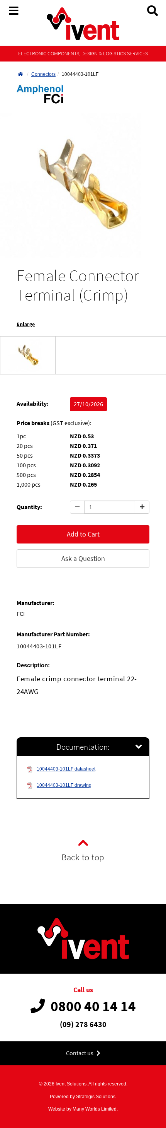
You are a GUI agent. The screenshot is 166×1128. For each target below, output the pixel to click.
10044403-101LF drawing (64, 785)
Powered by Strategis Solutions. (83, 1096)
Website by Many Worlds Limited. (83, 1109)
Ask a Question (83, 558)
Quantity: (29, 507)
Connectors (43, 74)
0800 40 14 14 (93, 1006)
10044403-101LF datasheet (66, 769)
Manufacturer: (35, 603)
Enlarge (26, 324)
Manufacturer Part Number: (53, 634)
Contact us (80, 1053)
